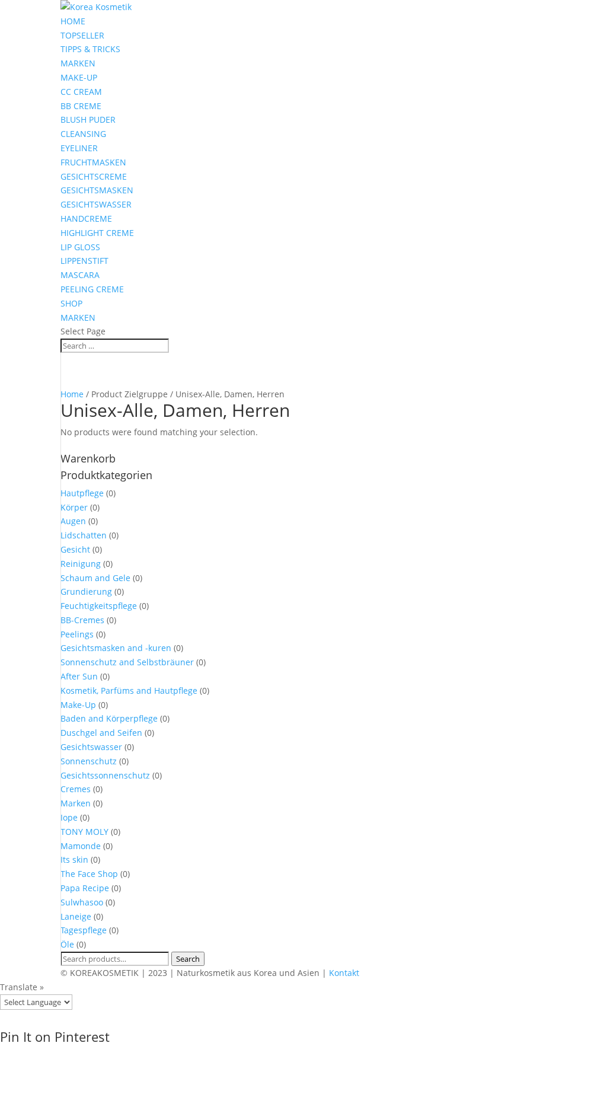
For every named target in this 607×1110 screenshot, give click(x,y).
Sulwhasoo (81, 902)
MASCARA (80, 274)
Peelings (77, 634)
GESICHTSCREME (93, 176)
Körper (74, 507)
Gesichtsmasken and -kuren (115, 647)
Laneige (75, 916)
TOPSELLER (82, 35)
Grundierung (86, 591)
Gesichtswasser (91, 746)
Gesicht (75, 549)
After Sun (79, 676)
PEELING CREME (92, 289)
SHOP (71, 303)
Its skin (74, 859)
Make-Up (78, 704)
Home (72, 394)
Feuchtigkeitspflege (98, 605)
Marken (75, 803)
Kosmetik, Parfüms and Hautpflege (128, 690)
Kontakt (344, 972)
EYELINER (79, 148)
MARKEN (77, 63)
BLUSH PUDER (88, 119)
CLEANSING (83, 133)
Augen (73, 521)
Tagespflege (83, 930)
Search (188, 958)
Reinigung (80, 563)
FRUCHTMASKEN (93, 162)
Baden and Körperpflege (109, 718)
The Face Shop (89, 873)
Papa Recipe (84, 888)
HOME (72, 21)
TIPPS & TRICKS (90, 49)
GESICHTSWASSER (96, 204)
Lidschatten (83, 535)
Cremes (75, 789)
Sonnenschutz (88, 761)
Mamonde (80, 845)
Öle (67, 944)
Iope (69, 817)
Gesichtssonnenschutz (105, 775)
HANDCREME (86, 218)
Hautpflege (82, 493)
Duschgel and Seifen (101, 732)
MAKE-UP (78, 77)
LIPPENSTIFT (84, 260)
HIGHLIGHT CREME (97, 232)
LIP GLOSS (80, 247)
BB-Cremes (82, 620)
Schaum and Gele (95, 577)
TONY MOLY (84, 831)
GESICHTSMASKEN (96, 190)
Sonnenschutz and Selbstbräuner (127, 662)
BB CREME (80, 105)
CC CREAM (81, 91)
